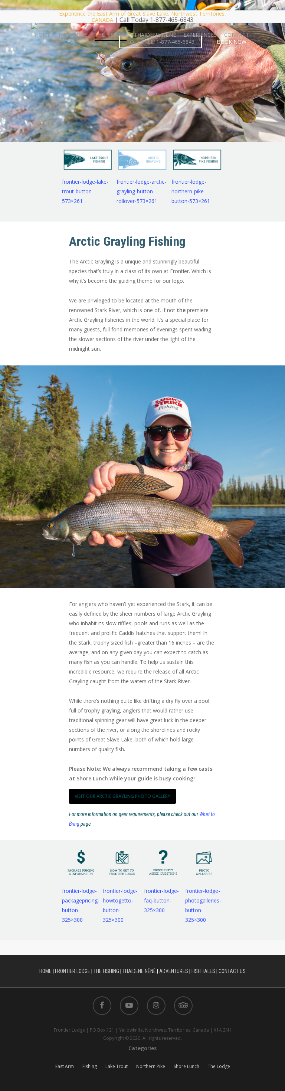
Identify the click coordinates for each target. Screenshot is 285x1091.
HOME (42, 34)
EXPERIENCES (200, 34)
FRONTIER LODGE (72, 971)
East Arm (64, 1066)
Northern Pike (150, 1066)
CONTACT (236, 34)
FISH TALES (203, 971)
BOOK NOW (231, 41)
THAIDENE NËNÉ (155, 34)
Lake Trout (116, 1066)
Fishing (89, 1066)
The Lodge (219, 1066)
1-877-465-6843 (171, 20)
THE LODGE (72, 34)
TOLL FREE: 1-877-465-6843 (160, 41)
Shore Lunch (186, 1066)
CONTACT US (232, 971)
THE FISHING (111, 34)
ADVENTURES (173, 971)
